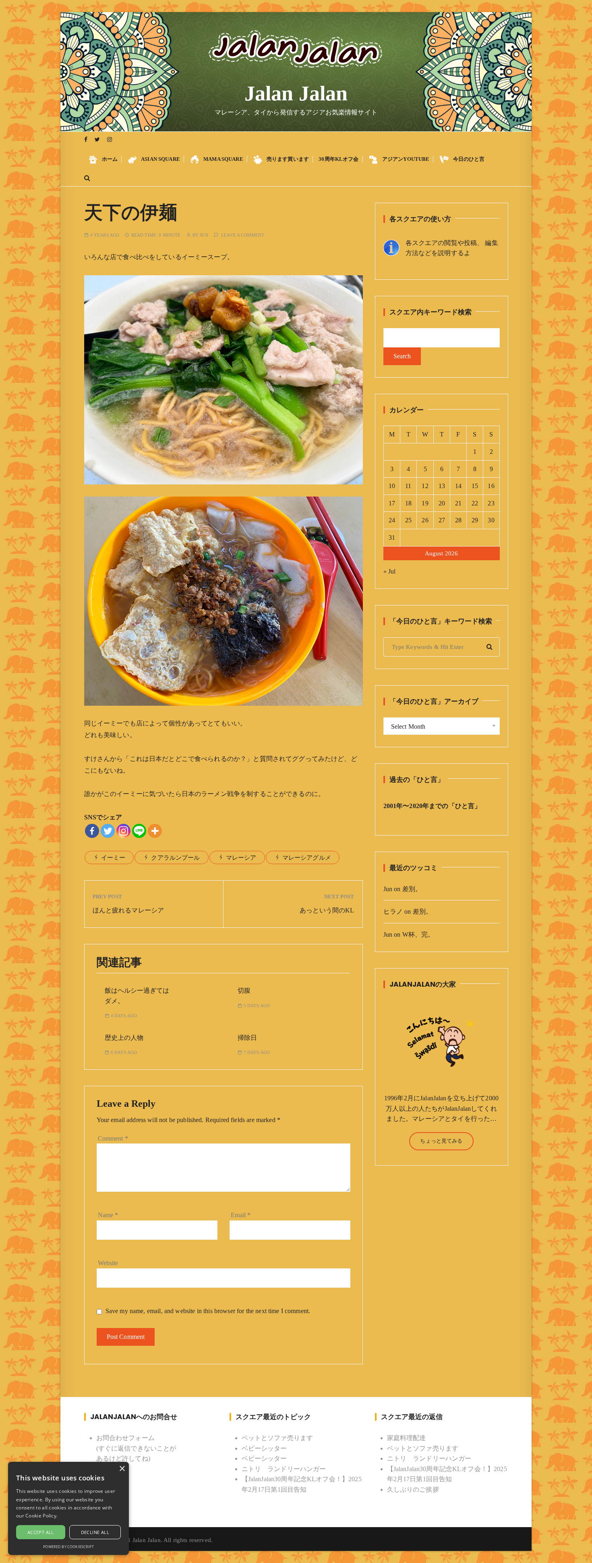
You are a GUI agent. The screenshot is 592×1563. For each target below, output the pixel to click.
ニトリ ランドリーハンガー (284, 1468)
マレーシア (241, 857)
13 (442, 485)
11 (408, 485)
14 (458, 485)
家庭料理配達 (406, 1437)
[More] (155, 831)
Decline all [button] (95, 1532)
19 (425, 503)
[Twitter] (108, 831)
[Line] (139, 831)
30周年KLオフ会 (338, 159)
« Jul (389, 571)
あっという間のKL (327, 910)
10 (392, 485)
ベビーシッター (264, 1448)
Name (108, 1215)
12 (425, 485)
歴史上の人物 (124, 1037)
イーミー (113, 857)
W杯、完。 (418, 934)
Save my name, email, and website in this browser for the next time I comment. (208, 1310)
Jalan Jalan (296, 93)
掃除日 (247, 1037)
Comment (113, 1138)
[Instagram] (123, 831)
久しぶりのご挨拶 (413, 1489)
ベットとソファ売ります (277, 1437)
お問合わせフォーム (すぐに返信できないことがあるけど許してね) (136, 1448)
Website (108, 1263)
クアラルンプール (175, 857)
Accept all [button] (40, 1532)
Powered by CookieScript (68, 1546)
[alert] (68, 1508)
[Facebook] (92, 831)
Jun (204, 235)
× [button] (122, 1469)
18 (408, 503)
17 (392, 503)
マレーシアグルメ (306, 857)
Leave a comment (242, 235)
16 (491, 485)
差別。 (412, 888)
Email (241, 1215)
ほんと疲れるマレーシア (128, 910)
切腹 (244, 990)
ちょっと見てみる (441, 1141)
